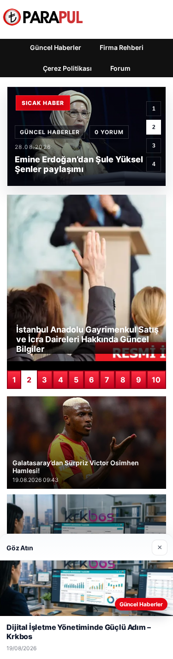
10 (156, 379)
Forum (120, 68)
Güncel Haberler (55, 47)
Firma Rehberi (121, 47)
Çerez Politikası (67, 68)
